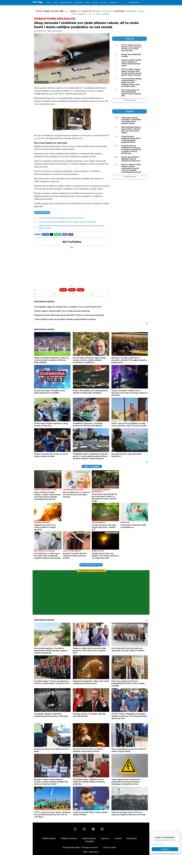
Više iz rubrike (92, 466)
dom (79, 11)
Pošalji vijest (131, 838)
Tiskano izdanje (109, 847)
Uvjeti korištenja (89, 838)
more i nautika (102, 14)
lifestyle (39, 11)
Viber (64, 234)
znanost (81, 14)
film (61, 11)
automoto (54, 11)
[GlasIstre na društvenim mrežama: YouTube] (95, 829)
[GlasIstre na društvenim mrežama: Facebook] (77, 829)
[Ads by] (59, 131)
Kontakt (118, 838)
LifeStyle (114, 2)
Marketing (89, 841)
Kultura (103, 2)
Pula (48, 2)
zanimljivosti (130, 11)
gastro (67, 11)
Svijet (87, 2)
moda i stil (86, 11)
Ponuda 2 (72, 290)
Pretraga (135, 2)
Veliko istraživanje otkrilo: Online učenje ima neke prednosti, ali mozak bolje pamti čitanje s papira (71, 227)
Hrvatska (78, 2)
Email (70, 234)
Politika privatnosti (69, 838)
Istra (55, 2)
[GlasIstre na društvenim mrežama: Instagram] (104, 829)
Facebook (45, 234)
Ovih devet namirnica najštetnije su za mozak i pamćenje (61, 218)
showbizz (96, 11)
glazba (73, 11)
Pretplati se (165, 849)
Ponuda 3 (80, 290)
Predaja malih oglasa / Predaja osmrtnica (80, 847)
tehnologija (119, 11)
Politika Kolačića (49, 838)
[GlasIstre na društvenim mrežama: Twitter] (86, 829)
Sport (95, 2)
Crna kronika (66, 2)
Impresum (105, 838)
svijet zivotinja (107, 11)
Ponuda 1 (63, 290)
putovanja (90, 14)
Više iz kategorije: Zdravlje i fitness (91, 565)
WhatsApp (57, 234)
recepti (46, 11)
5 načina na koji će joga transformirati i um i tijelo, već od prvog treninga (67, 222)
